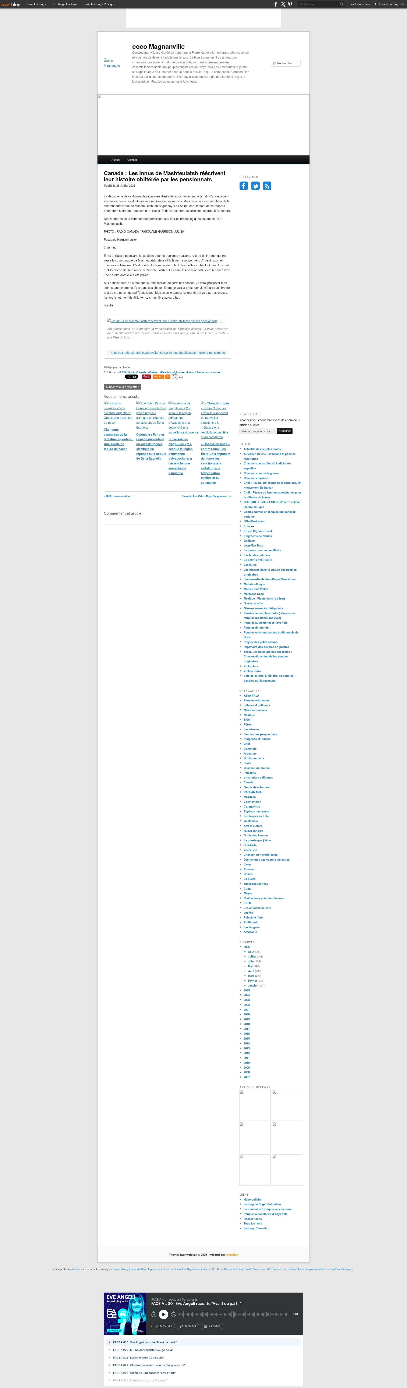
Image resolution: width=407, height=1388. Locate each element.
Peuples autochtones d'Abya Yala (265, 623)
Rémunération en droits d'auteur (242, 1269)
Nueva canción (253, 603)
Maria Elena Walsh (256, 589)
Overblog (232, 1254)
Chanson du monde (257, 768)
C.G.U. (216, 1269)
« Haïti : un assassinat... (118, 496)
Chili (247, 744)
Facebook (244, 186)
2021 (247, 1010)
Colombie (250, 748)
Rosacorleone (253, 1219)
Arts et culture (253, 826)
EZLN (247, 903)
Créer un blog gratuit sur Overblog (132, 1269)
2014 (247, 1043)
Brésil (247, 719)
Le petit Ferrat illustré (258, 560)
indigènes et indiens (257, 739)
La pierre (249, 879)
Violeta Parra (252, 671)
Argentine (250, 753)
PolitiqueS (251, 922)
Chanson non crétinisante (260, 855)
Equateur (250, 869)
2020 (247, 1014)
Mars (251, 976)
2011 (247, 1058)
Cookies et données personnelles (306, 1269)
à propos (214, 1326)
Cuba (247, 888)
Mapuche (250, 797)
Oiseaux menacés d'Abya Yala (263, 608)
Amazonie (250, 932)
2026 (247, 947)
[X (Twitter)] (283, 4)
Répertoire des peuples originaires (266, 647)
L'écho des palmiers (257, 555)
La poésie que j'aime (257, 840)
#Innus (190, 372)
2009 (247, 1067)
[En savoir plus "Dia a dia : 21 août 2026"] (255, 1120)
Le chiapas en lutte (256, 816)
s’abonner (166, 1326)
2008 (247, 1072)
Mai (250, 966)
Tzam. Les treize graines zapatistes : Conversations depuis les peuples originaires (268, 656)
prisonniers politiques (258, 777)
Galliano (249, 540)
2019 (247, 1019)
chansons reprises (256, 884)
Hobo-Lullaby (252, 1199)
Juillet (252, 956)
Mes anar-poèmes (255, 710)
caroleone (76, 1269)
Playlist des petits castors (260, 642)
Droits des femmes (256, 835)
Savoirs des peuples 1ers (260, 734)
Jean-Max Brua (253, 545)
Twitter (255, 186)
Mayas (248, 893)
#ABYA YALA (126, 372)
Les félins (250, 565)
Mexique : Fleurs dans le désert (264, 598)
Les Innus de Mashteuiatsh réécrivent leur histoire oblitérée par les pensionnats (224, 321)
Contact (132, 160)
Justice (248, 912)
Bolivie (248, 874)
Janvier (253, 985)
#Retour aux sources (207, 372)
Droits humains (254, 758)
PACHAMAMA (253, 792)
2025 (247, 990)
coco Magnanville (158, 46)
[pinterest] (290, 4)
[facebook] (276, 4)
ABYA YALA (251, 695)
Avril (251, 971)
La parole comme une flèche (262, 550)
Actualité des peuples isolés (262, 449)
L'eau (247, 864)
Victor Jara (251, 666)
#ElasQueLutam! (254, 521)
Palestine (250, 773)
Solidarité (250, 845)
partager (190, 1326)
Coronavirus (252, 806)
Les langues (252, 927)
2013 (247, 1048)
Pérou (248, 724)
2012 (247, 1053)
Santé (247, 763)
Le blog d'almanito (256, 1228)
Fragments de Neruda (258, 536)
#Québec (153, 372)
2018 (247, 1024)
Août (251, 952)
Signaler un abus (197, 1269)
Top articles (162, 1269)
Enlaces (249, 526)
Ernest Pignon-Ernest (258, 531)
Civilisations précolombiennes (264, 898)
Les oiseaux (251, 729)
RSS (267, 186)
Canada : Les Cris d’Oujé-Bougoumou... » (206, 496)
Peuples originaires (256, 700)
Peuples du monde (256, 627)
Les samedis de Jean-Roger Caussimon (270, 579)
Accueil (116, 160)
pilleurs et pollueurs (257, 705)
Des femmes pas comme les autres (267, 859)
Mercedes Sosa (254, 594)
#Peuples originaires (172, 372)
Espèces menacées (256, 811)
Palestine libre (253, 917)
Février (252, 980)
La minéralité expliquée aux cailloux (267, 1209)
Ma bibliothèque (254, 584)
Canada (249, 782)
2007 (247, 1077)
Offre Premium (274, 1269)
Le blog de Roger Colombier (262, 1204)
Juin (251, 961)
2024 (247, 995)
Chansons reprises (256, 478)
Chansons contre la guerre (261, 473)
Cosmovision (252, 802)
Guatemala (251, 821)
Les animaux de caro (257, 908)
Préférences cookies (341, 1269)
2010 (247, 1063)
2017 (247, 1029)
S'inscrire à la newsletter (122, 387)
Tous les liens (253, 1223)
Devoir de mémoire (256, 787)
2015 (247, 1038)
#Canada (140, 372)
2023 (247, 1000)
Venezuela (250, 850)
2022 (247, 1005)
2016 (247, 1034)
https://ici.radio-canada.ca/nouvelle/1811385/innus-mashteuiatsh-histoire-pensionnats (168, 352)
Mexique (249, 715)
